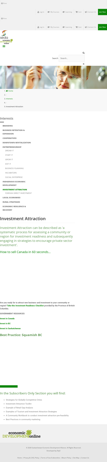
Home (10, 91)
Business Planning (14, 168)
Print (5, 3)
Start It (9, 155)
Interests (6, 118)
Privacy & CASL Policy (31, 458)
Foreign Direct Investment (18, 193)
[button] (4, 46)
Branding (8, 126)
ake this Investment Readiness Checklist (26, 305)
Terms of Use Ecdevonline (50, 458)
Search (55, 58)
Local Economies (11, 197)
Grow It (9, 159)
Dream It (9, 150)
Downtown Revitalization (17, 142)
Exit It (8, 164)
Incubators (11, 172)
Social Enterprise (14, 177)
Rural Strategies (11, 202)
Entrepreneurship (12, 147)
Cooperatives (9, 138)
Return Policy (66, 458)
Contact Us (85, 458)
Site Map (76, 458)
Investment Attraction (15, 189)
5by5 (58, 451)
